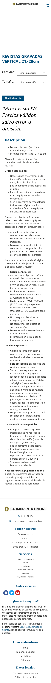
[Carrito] (48, 5)
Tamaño (7, 81)
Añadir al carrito (12, 98)
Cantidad (8, 72)
